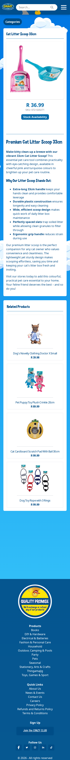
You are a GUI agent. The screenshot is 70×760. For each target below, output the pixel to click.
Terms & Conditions (35, 713)
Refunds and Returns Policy (35, 709)
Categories (12, 22)
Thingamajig (35, 671)
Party (35, 654)
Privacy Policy (35, 705)
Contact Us (35, 697)
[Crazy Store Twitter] (27, 747)
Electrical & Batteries (35, 638)
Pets (35, 659)
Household (35, 646)
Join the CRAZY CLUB (35, 731)
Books (35, 630)
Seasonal (35, 663)
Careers (35, 701)
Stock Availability (35, 117)
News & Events (35, 693)
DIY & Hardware (35, 634)
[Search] (52, 7)
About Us (35, 689)
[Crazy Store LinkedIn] (43, 747)
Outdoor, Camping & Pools (35, 650)
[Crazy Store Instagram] (35, 747)
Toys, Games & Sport (35, 675)
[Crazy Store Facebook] (19, 747)
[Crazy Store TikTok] (51, 747)
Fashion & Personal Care (35, 642)
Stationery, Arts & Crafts (35, 667)
